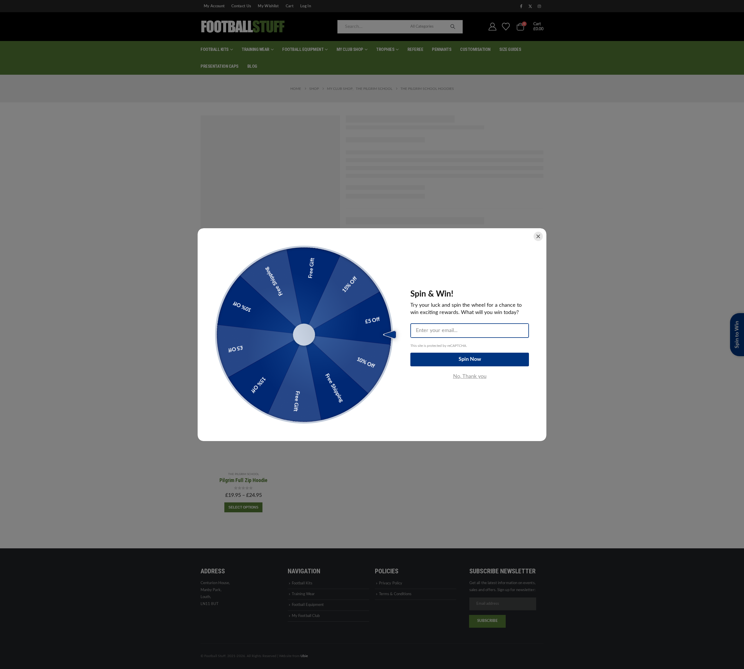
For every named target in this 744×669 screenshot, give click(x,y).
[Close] (538, 236)
